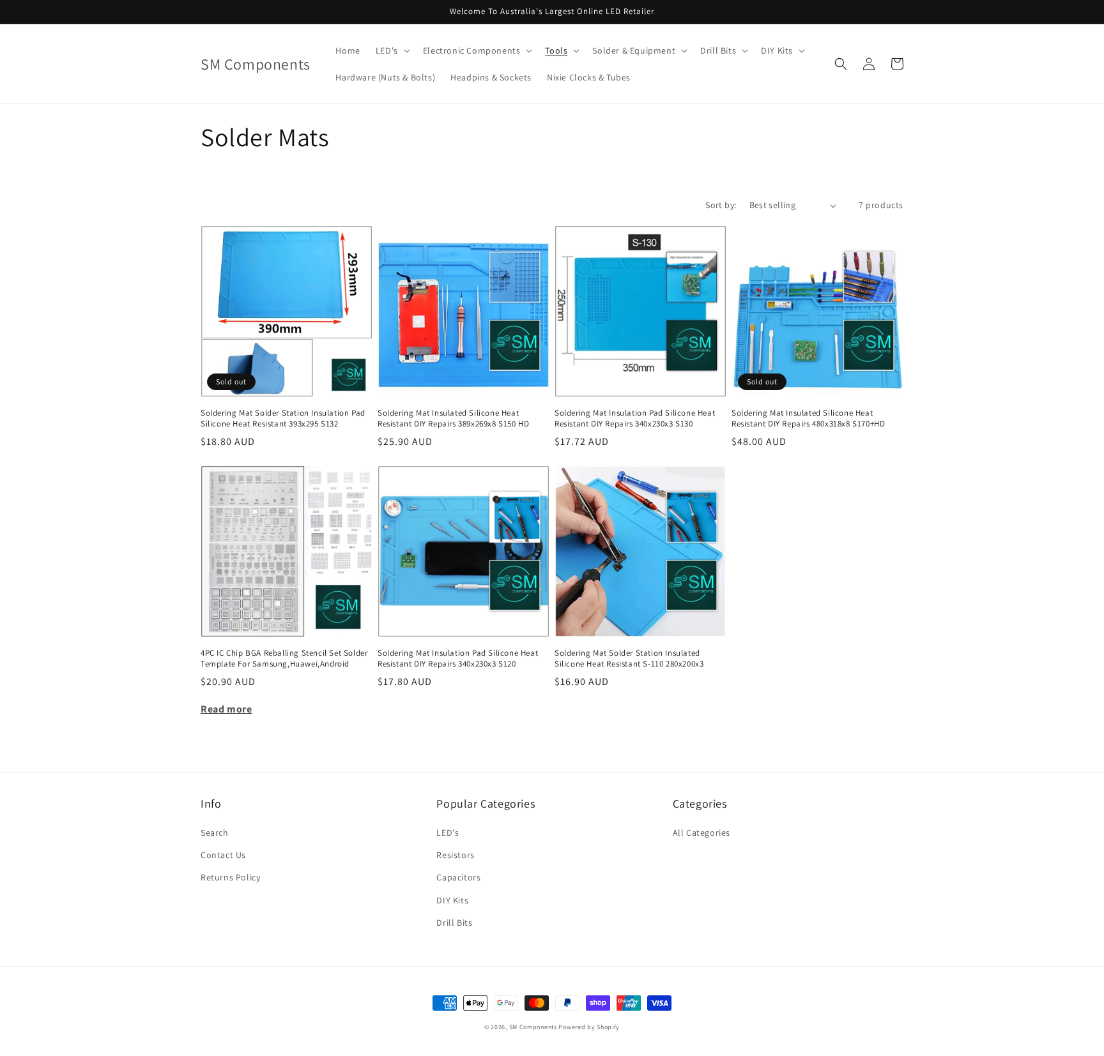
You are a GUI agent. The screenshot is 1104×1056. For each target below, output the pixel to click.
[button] (391, 50)
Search (215, 832)
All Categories (701, 832)
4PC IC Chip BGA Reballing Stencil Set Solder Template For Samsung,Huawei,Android (284, 658)
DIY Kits (452, 900)
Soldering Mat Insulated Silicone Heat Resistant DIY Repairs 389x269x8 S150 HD (453, 418)
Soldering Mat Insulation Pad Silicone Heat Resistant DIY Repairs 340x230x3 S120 (458, 658)
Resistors (455, 855)
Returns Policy (230, 877)
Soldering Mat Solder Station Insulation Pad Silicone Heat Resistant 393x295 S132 (283, 418)
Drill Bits (454, 922)
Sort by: (720, 205)
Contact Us (223, 855)
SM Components (534, 1027)
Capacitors (458, 877)
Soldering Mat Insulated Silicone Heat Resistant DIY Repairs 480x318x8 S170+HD (808, 418)
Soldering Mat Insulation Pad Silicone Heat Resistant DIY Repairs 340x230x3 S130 (635, 418)
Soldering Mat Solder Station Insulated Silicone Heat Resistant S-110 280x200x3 (629, 658)
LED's (447, 832)
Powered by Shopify (589, 1027)
